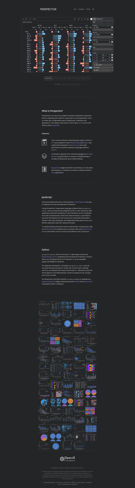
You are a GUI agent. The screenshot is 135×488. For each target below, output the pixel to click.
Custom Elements (80, 202)
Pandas (77, 282)
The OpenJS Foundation (49, 482)
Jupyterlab (55, 125)
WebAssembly (75, 143)
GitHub (88, 9)
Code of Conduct (81, 482)
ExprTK (53, 150)
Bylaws (73, 482)
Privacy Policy (67, 482)
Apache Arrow (74, 145)
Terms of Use (59, 482)
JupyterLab (56, 168)
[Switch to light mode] (93, 9)
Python (85, 143)
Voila (53, 173)
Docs (75, 9)
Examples (81, 9)
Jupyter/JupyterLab (48, 282)
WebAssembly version (49, 257)
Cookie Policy (74, 484)
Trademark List (65, 484)
